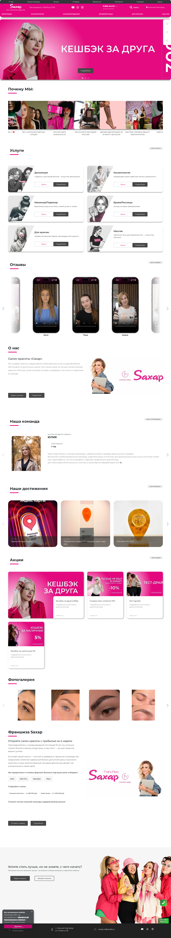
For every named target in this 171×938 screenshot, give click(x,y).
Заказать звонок (108, 8)
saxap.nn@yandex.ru (106, 929)
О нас (11, 2)
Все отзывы (156, 262)
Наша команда (33, 2)
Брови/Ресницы (106, 14)
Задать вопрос (17, 395)
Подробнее (86, 71)
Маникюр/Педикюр (71, 14)
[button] (82, 78)
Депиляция (7, 14)
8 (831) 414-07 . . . (110, 6)
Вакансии (97, 2)
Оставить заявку (18, 823)
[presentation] (3, 308)
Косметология (37, 14)
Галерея (140, 2)
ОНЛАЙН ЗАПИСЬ (163, 921)
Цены (160, 2)
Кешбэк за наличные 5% (23, 651)
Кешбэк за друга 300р (67, 601)
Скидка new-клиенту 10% (102, 601)
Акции (56, 2)
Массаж (165, 14)
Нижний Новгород (156, 7)
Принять (18, 926)
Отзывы (76, 2)
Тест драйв (135, 601)
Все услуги (156, 148)
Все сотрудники (154, 419)
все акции (156, 558)
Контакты (119, 2)
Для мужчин (137, 14)
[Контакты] (163, 902)
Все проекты (155, 486)
